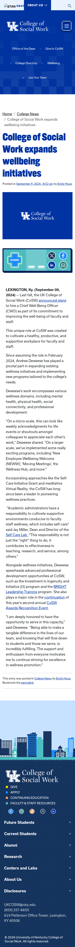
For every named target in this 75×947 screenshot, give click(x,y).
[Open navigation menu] (67, 26)
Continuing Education (29, 797)
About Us (13, 879)
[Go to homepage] (27, 26)
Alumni (10, 845)
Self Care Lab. (17, 535)
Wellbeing (53, 63)
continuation (54, 597)
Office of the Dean (23, 48)
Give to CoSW (54, 48)
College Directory (26, 63)
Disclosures (15, 891)
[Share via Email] (63, 265)
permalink (27, 682)
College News (28, 114)
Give (14, 786)
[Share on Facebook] (63, 256)
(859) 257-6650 (16, 910)
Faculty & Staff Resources (32, 803)
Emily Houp (65, 183)
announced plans (52, 300)
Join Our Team (37, 77)
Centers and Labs (20, 868)
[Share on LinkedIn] (51, 265)
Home (7, 114)
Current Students (20, 834)
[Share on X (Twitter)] (51, 256)
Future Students (19, 822)
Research (13, 856)
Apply (15, 792)
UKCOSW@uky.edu (20, 905)
